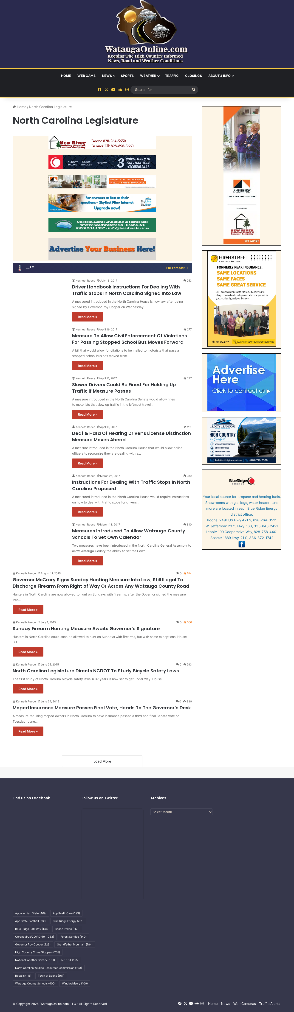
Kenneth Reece (85, 280)
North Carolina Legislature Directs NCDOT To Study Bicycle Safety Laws (96, 671)
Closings (193, 76)
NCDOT (70, 960)
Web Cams (86, 76)
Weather (148, 76)
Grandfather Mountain (75, 944)
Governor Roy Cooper (33, 944)
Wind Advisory (75, 983)
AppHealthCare (66, 913)
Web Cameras (244, 1003)
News (107, 76)
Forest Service (73, 936)
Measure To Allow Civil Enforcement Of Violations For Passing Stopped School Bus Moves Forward (129, 339)
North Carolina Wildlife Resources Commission (48, 968)
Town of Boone (51, 975)
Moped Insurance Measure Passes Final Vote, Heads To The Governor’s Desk (102, 707)
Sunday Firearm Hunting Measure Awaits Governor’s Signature (86, 628)
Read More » (87, 317)
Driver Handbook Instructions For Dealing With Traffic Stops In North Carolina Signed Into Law (126, 290)
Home (66, 76)
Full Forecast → (177, 268)
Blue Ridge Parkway (31, 929)
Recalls (23, 975)
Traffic (172, 76)
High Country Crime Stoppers (37, 952)
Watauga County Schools (35, 983)
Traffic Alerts (269, 1003)
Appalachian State (30, 913)
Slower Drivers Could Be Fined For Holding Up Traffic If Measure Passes (124, 387)
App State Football (30, 921)
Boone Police (67, 929)
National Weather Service (35, 960)
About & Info (219, 76)
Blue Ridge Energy (68, 921)
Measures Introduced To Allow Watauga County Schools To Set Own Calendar (128, 534)
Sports (127, 76)
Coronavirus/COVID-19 (34, 936)
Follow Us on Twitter (100, 798)
